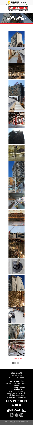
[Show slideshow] (16, 358)
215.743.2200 (16, 373)
